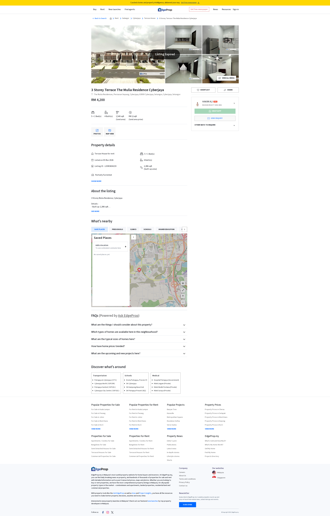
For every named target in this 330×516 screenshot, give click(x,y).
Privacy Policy (184, 482)
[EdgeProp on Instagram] (107, 512)
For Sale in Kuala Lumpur (100, 409)
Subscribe (187, 504)
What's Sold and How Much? (215, 441)
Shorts (169, 460)
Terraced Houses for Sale (101, 452)
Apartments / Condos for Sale (102, 441)
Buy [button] (94, 9)
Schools (147, 229)
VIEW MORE (95, 429)
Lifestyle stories (173, 456)
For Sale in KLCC (97, 425)
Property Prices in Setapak (215, 413)
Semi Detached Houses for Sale (103, 448)
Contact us (183, 485)
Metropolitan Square (175, 417)
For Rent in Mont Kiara (137, 421)
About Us (182, 475)
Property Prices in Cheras (215, 409)
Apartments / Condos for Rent (140, 441)
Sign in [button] (236, 9)
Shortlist (205, 90)
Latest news (171, 448)
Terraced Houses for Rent (139, 452)
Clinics (133, 229)
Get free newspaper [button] (199, 9)
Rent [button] (102, 9)
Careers (182, 472)
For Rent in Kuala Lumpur (138, 409)
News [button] (215, 9)
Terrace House (149, 18)
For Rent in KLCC (135, 425)
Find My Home (210, 452)
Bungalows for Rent (136, 444)
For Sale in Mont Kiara (99, 421)
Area (134, 493)
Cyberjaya (137, 18)
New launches (115, 9)
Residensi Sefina (173, 421)
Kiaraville (170, 413)
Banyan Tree (172, 409)
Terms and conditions (187, 479)
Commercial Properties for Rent (141, 456)
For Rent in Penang (136, 413)
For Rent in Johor (135, 417)
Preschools (117, 229)
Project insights (145, 493)
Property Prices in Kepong (215, 421)
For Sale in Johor (97, 417)
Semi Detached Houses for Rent (141, 448)
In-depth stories (173, 452)
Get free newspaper (189, 2)
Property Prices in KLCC (214, 425)
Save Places (99, 229)
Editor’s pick (172, 441)
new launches (153, 501)
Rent (117, 18)
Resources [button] (226, 9)
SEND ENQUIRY (217, 118)
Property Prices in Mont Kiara (216, 417)
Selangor (125, 18)
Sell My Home (210, 448)
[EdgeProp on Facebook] (103, 512)
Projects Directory (212, 456)
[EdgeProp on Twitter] (112, 512)
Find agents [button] (130, 9)
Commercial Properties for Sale (103, 456)
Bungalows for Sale (98, 444)
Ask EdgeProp (128, 315)
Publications (171, 444)
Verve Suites (172, 425)
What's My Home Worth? (214, 444)
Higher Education (166, 229)
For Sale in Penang (98, 413)
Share (230, 90)
